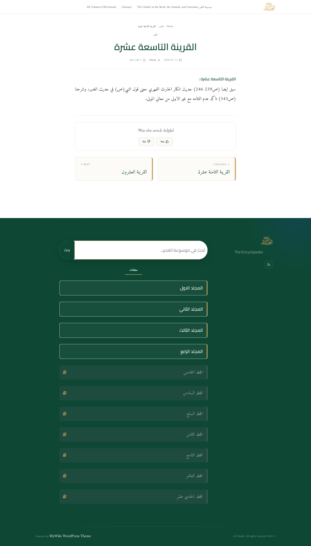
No (144, 141)
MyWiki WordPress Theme (70, 536)
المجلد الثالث (191, 330)
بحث (67, 250)
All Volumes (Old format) (101, 7)
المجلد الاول (191, 288)
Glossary (127, 7)
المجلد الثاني (191, 309)
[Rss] (269, 265)
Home (170, 26)
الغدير (161, 26)
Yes (162, 141)
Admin (152, 60)
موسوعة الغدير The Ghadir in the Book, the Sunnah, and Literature (174, 7)
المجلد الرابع (191, 351)
